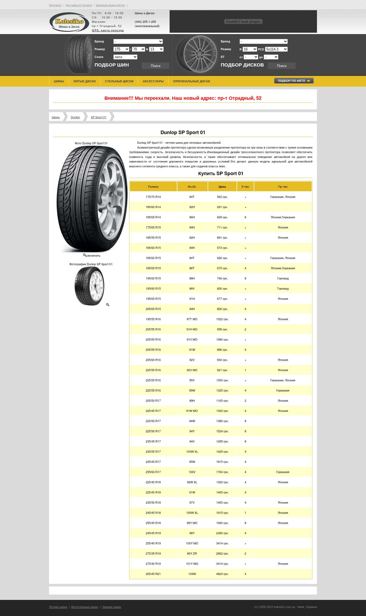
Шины (59, 81)
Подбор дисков (242, 65)
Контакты (55, 5)
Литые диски (84, 81)
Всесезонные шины (84, 606)
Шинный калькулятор (110, 5)
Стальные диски (119, 81)
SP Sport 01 (98, 117)
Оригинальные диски (191, 81)
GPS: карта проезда (108, 30)
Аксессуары (153, 81)
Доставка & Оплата (79, 5)
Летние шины (58, 606)
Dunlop (75, 117)
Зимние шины (111, 606)
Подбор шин (112, 65)
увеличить (93, 255)
